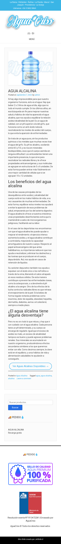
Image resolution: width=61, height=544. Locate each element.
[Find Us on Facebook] (43, 8)
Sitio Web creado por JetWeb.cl (30, 539)
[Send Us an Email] (39, 8)
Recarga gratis (15, 433)
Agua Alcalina (21, 376)
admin (37, 95)
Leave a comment (24, 378)
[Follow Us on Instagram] (46, 8)
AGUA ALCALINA (22, 91)
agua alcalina (46, 376)
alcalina (11, 378)
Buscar (15, 407)
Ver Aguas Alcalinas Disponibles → (30, 366)
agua (38, 376)
